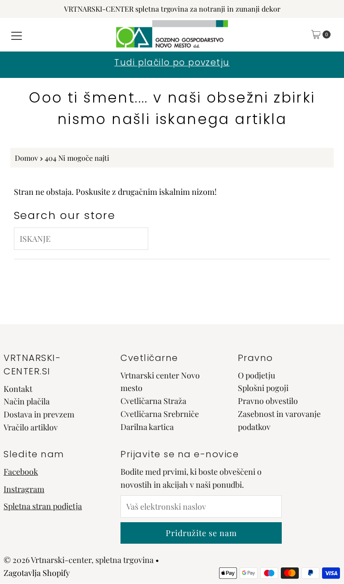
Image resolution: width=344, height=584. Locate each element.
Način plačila (27, 401)
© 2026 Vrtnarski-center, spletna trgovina (79, 559)
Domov (26, 158)
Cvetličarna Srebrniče (159, 413)
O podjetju (256, 375)
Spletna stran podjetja (43, 506)
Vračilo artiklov (31, 427)
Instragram (24, 489)
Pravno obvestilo (268, 400)
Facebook (21, 471)
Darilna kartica (147, 426)
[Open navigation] (16, 34)
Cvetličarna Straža (153, 400)
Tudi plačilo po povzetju (171, 62)
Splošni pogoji (263, 387)
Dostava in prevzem (39, 414)
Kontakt (18, 388)
